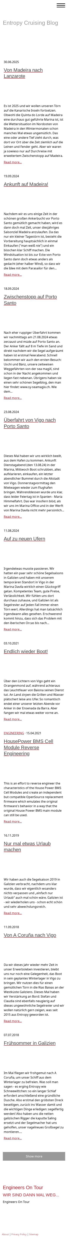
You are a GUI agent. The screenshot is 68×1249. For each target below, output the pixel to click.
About (5, 1234)
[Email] (39, 1211)
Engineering (14, 733)
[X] (28, 1211)
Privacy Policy (19, 1234)
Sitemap (33, 1234)
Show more (34, 1156)
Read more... (13, 162)
